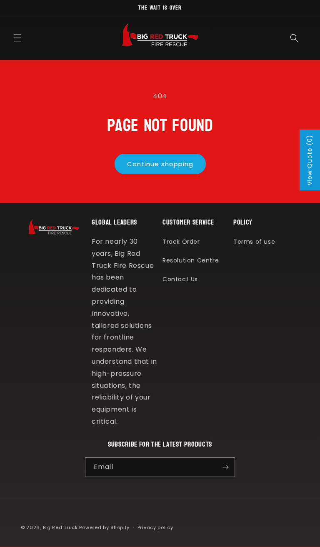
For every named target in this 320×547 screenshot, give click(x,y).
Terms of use (254, 241)
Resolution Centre (190, 260)
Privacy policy (155, 527)
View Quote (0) (309, 160)
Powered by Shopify (104, 527)
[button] (17, 38)
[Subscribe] (225, 467)
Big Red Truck (60, 527)
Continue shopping (160, 164)
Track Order (181, 241)
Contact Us (180, 279)
